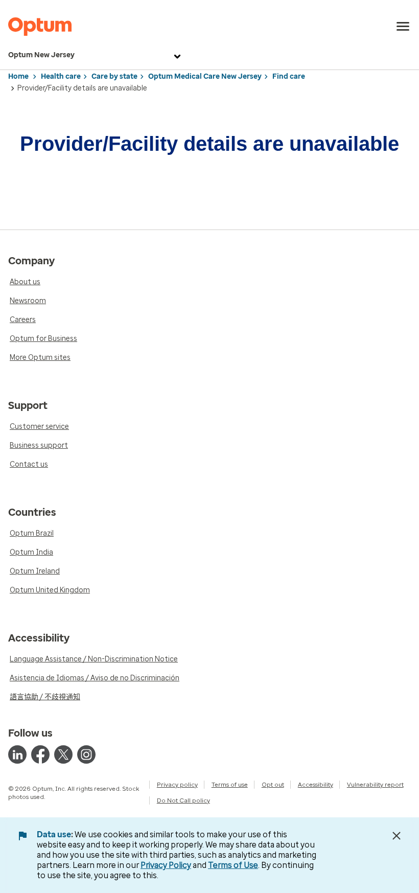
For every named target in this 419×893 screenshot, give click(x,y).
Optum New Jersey (41, 55)
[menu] (403, 26)
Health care (61, 76)
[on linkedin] (17, 754)
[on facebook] (40, 754)
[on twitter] (63, 754)
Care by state (114, 76)
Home (18, 76)
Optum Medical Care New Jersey (205, 76)
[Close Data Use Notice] (396, 836)
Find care (288, 76)
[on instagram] (86, 754)
